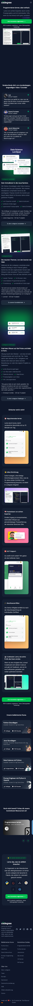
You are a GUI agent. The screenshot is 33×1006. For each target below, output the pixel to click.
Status (3, 993)
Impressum (4, 980)
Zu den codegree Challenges (15, 398)
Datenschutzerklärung (7, 983)
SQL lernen (20, 956)
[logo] (6, 2)
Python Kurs (4, 946)
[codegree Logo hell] (6, 923)
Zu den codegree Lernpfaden (15, 223)
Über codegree (5, 970)
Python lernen (21, 949)
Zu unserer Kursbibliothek (15, 302)
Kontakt (3, 976)
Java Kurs (4, 949)
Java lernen (20, 952)
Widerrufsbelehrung (7, 990)
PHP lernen (20, 962)
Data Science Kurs (6, 952)
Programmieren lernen (23, 946)
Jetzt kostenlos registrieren (15, 21)
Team (2, 973)
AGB (2, 986)
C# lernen (20, 959)
